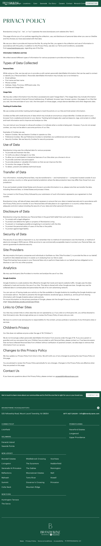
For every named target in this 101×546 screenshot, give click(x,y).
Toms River (31, 478)
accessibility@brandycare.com (67, 376)
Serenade (43, 3)
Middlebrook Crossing (36, 459)
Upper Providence (77, 437)
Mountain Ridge (33, 487)
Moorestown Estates (35, 473)
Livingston (6, 463)
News (22, 541)
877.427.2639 (70, 414)
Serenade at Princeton (11, 468)
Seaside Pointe (8, 446)
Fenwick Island (8, 442)
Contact (69, 3)
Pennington (55, 468)
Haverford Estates (77, 429)
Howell (53, 478)
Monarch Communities (82, 3)
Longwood (74, 433)
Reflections (6, 473)
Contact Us (92, 3)
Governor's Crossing (35, 482)
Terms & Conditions (45, 541)
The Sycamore (32, 463)
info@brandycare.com (89, 414)
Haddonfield (55, 463)
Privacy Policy (31, 541)
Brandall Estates (9, 459)
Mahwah (5, 478)
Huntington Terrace (10, 500)
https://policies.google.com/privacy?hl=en (23, 302)
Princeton (54, 482)
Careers (62, 3)
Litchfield (6, 429)
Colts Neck (6, 487)
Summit (5, 482)
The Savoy (6, 504)
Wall (52, 473)
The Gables (31, 468)
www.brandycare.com (15, 48)
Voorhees (54, 459)
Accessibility (58, 541)
